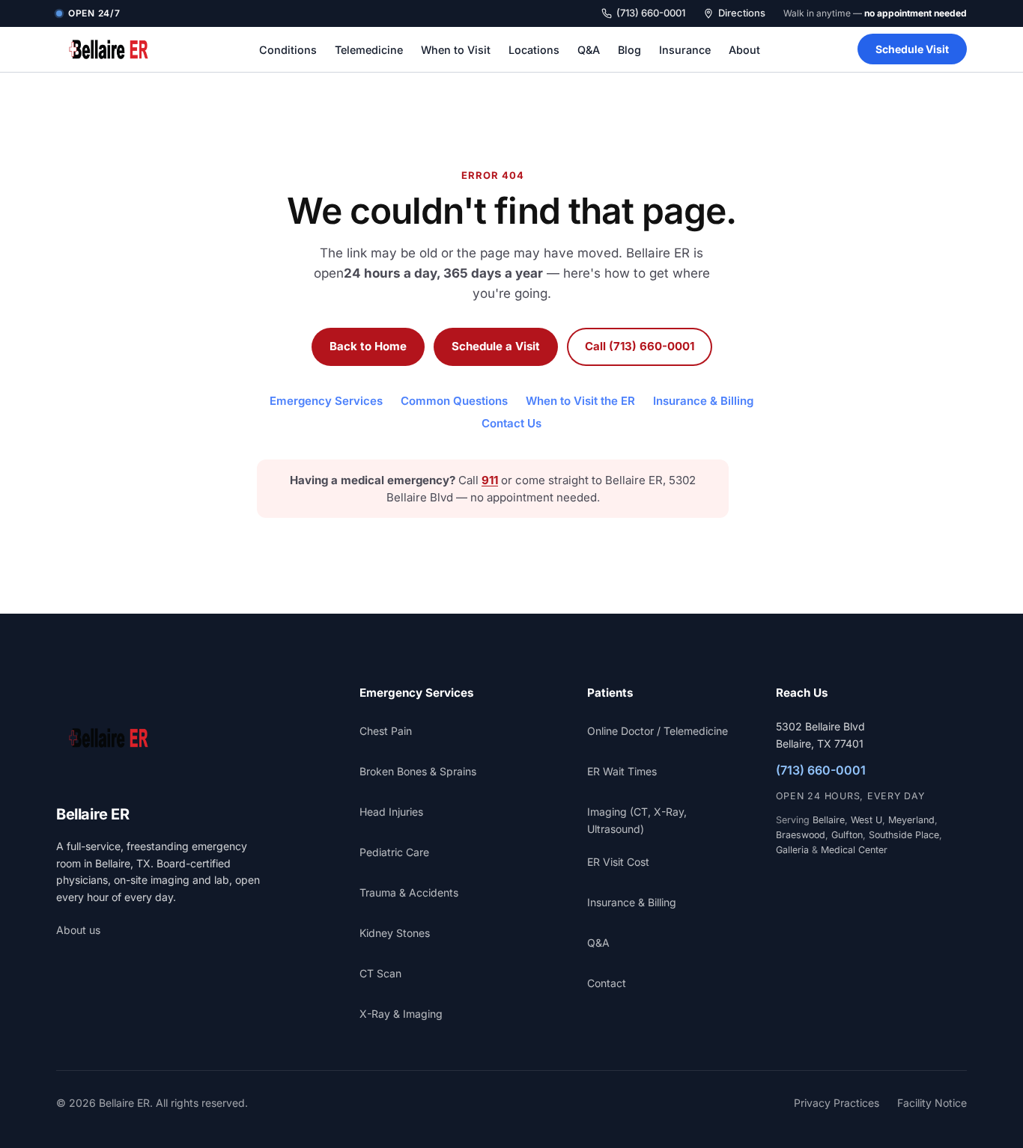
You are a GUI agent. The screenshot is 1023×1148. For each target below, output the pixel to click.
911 (490, 480)
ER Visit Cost (618, 861)
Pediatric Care (394, 852)
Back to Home (368, 346)
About (744, 49)
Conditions (288, 49)
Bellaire (829, 819)
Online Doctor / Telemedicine (657, 730)
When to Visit (456, 49)
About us (78, 929)
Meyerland (911, 819)
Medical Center (854, 849)
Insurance (685, 49)
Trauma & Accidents (408, 892)
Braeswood (800, 834)
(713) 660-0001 (650, 13)
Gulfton (847, 834)
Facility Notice (932, 1102)
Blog (629, 49)
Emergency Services (326, 401)
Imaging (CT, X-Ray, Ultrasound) (637, 819)
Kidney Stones (394, 932)
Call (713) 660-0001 (639, 346)
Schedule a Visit (496, 346)
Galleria (792, 849)
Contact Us (511, 423)
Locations (534, 49)
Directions (741, 13)
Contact (606, 983)
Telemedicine (369, 49)
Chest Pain (385, 730)
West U (866, 819)
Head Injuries (391, 811)
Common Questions (454, 401)
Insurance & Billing (703, 401)
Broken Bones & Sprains (417, 771)
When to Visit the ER (580, 401)
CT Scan (380, 973)
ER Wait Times (622, 771)
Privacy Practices (836, 1102)
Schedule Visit (912, 49)
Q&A (588, 49)
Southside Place (904, 834)
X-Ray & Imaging (401, 1013)
